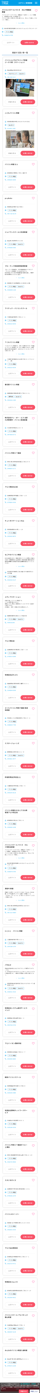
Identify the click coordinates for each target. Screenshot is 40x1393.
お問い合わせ (29, 42)
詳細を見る (12, 102)
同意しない (34, 1391)
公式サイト (11, 42)
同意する (24, 1391)
